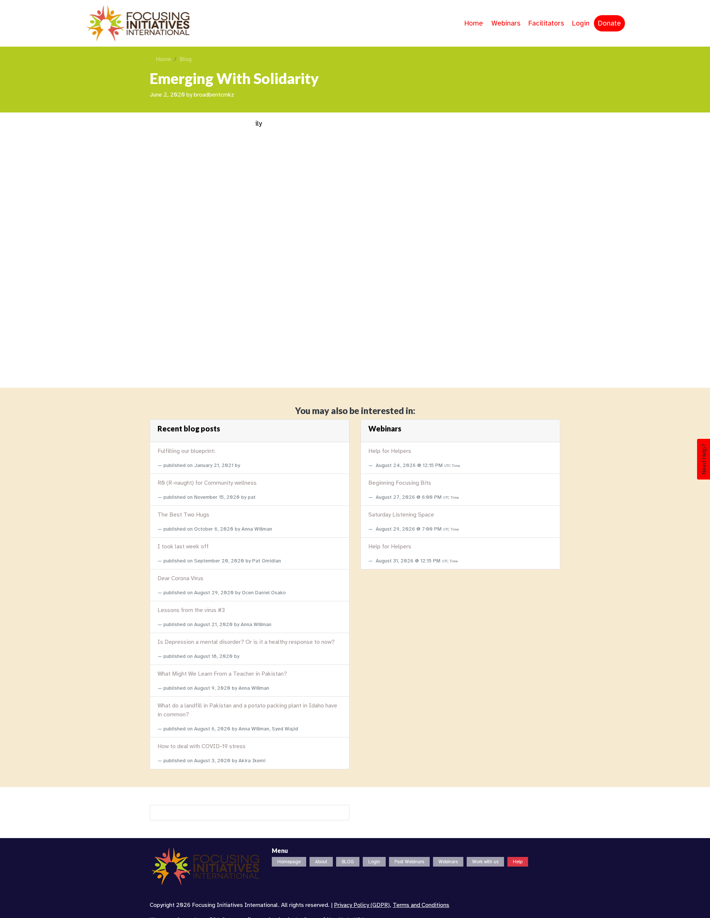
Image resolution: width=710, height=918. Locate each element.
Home (473, 23)
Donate (609, 23)
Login (580, 23)
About (321, 862)
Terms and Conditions (421, 905)
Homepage (289, 862)
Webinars (505, 23)
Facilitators (546, 23)
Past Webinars (409, 862)
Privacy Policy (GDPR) (362, 905)
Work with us (485, 862)
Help (518, 862)
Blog (185, 59)
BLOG (348, 862)
